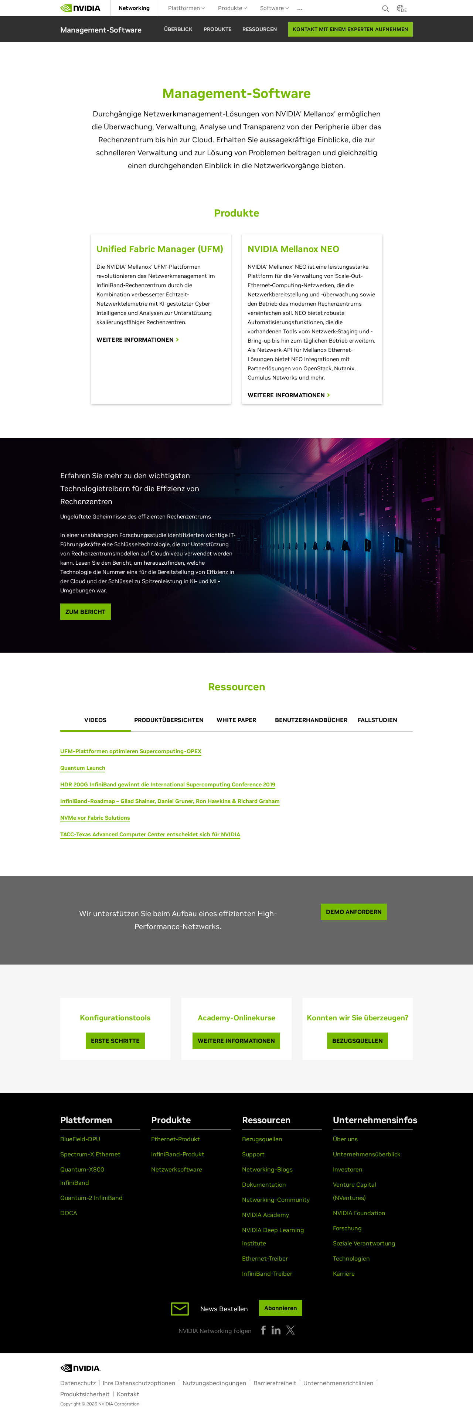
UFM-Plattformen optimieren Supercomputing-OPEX (130, 751)
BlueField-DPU (80, 1139)
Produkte (231, 7)
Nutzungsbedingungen (214, 1383)
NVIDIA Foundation (359, 1213)
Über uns (345, 1139)
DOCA (68, 1213)
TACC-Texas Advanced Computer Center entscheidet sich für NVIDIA (150, 834)
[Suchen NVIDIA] (385, 6)
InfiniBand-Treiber (267, 1273)
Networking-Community (276, 1199)
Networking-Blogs (267, 1169)
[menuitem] (134, 8)
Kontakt (128, 1394)
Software (272, 7)
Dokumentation (264, 1184)
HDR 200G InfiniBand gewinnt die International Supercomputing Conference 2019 (167, 784)
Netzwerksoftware (176, 1169)
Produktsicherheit (85, 1394)
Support (253, 1154)
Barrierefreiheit (274, 1383)
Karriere (344, 1273)
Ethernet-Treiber (265, 1258)
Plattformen (184, 7)
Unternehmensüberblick (367, 1154)
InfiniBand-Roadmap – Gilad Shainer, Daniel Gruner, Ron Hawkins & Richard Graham (170, 801)
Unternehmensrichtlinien (338, 1383)
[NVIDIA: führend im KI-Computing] (80, 8)
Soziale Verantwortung (364, 1243)
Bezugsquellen (262, 1139)
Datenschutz (78, 1383)
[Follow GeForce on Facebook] (263, 1330)
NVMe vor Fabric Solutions (95, 817)
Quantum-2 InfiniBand (91, 1197)
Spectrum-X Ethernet (90, 1154)
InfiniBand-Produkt (177, 1154)
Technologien (351, 1258)
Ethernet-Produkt (175, 1139)
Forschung (347, 1228)
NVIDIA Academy (265, 1214)
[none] (385, 8)
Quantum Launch (82, 767)
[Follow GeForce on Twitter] (290, 1330)
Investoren (348, 1169)
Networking (134, 7)
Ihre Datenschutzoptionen (139, 1383)
